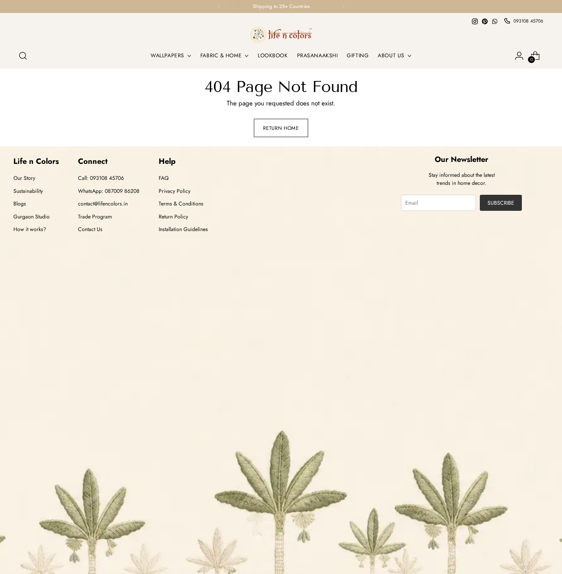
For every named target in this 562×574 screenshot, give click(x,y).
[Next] (343, 6)
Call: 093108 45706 (101, 178)
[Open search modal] (23, 55)
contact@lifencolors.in (103, 203)
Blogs (19, 203)
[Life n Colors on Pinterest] (484, 21)
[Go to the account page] (519, 55)
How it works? (29, 229)
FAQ (164, 178)
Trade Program (95, 216)
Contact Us (90, 229)
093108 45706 (528, 21)
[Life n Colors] (281, 35)
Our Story (24, 178)
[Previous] (219, 6)
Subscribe (500, 203)
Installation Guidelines (183, 229)
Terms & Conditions (181, 203)
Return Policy (173, 216)
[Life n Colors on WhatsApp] (494, 21)
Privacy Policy (174, 191)
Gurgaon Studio (31, 216)
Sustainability (28, 191)
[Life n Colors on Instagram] (474, 21)
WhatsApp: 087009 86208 (109, 191)
